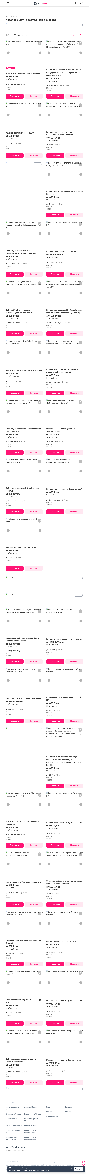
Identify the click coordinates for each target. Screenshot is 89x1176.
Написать (34, 96)
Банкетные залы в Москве (13, 1131)
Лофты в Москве (30, 1107)
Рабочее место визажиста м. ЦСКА (21, 547)
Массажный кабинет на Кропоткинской (63, 1060)
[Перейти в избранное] (81, 3)
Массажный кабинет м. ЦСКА (59, 1001)
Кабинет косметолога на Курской (61, 251)
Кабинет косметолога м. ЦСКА (59, 822)
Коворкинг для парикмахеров (30, 1138)
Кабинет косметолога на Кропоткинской (64, 489)
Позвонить (14, 96)
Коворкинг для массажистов (11, 1138)
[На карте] (83, 1164)
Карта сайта (71, 1165)
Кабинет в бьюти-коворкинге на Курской (64, 639)
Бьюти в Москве (12, 1103)
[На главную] (41, 3)
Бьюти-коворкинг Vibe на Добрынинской (23, 882)
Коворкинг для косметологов (30, 1131)
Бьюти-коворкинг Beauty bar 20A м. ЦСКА (24, 370)
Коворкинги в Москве (32, 1114)
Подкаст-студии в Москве (31, 1120)
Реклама (78, 25)
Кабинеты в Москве (13, 1114)
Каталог (49, 1112)
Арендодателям (52, 1116)
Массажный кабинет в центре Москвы (23, 73)
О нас (48, 1107)
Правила (68, 1112)
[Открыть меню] (8, 3)
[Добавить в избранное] (39, 43)
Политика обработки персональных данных (48, 1165)
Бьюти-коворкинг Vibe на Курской (61, 941)
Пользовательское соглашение (17, 1165)
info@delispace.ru (17, 1147)
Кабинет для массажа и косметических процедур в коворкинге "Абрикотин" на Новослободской (63, 72)
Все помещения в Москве (12, 1108)
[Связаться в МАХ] (74, 3)
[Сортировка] (80, 35)
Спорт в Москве (30, 1125)
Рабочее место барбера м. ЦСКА (20, 133)
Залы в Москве (11, 1119)
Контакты (68, 1107)
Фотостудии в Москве (14, 1125)
